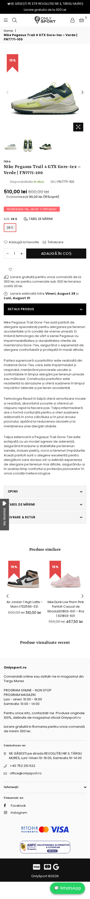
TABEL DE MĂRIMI (21, 504)
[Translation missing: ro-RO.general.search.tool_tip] (14, 20)
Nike (7, 161)
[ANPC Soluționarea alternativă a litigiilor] (45, 852)
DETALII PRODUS (21, 309)
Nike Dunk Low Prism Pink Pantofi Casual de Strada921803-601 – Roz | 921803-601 (65, 609)
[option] (45, 92)
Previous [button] (7, 92)
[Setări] (72, 20)
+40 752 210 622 (22, 765)
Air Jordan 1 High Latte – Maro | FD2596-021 (24, 604)
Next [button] (82, 92)
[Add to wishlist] (10, 270)
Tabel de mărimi (40, 219)
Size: (28, 219)
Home (8, 31)
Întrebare (55, 242)
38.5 (10, 227)
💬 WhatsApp (67, 888)
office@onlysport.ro (26, 773)
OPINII (13, 491)
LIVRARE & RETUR (22, 517)
